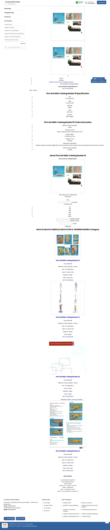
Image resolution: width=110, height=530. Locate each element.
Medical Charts (8, 24)
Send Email (101, 2)
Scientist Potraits (86, 516)
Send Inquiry (99, 79)
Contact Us (7, 17)
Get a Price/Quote (67, 88)
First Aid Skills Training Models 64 (68, 377)
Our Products (8, 21)
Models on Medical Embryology (90, 514)
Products (61, 80)
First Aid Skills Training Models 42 (68, 451)
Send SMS (21, 518)
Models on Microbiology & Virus (71, 516)
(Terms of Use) (29, 524)
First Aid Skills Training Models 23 (68, 260)
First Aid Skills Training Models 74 (68, 317)
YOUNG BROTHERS (12, 3)
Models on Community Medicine (12, 36)
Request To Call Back (98, 81)
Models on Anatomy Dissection (71, 514)
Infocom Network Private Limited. (29, 526)
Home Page (7, 8)
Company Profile (9, 12)
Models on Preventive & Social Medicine (14, 33)
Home (61, 78)
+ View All (22, 43)
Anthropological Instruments (11, 39)
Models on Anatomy (9, 27)
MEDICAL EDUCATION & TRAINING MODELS (61, 82)
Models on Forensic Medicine (12, 30)
